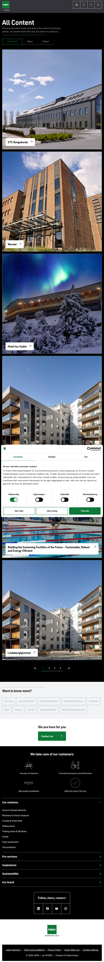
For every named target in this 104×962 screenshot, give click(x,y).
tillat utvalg (52, 511)
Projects (18, 710)
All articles (8, 701)
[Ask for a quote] (91, 4)
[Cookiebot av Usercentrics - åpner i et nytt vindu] (89, 449)
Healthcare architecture (73, 701)
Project (45, 41)
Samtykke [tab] (18, 457)
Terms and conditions (34, 950)
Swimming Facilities (48, 710)
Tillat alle (85, 511)
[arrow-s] (34, 668)
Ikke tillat (19, 511)
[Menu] (98, 4)
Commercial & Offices (49, 701)
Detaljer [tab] (52, 457)
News (30, 41)
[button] (43, 668)
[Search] (83, 4)
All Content (12, 41)
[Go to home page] (5, 6)
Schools (30, 710)
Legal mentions (13, 950)
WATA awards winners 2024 (73, 710)
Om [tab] (86, 457)
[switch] (39, 500)
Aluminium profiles (26, 701)
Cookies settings (90, 950)
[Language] (76, 4)
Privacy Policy (54, 950)
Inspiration (93, 701)
